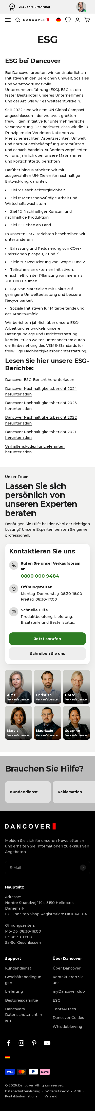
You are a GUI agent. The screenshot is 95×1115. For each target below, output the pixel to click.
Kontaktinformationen (22, 1096)
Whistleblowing (67, 1026)
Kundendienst (18, 968)
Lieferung (14, 991)
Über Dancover (67, 968)
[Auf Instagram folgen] (21, 1043)
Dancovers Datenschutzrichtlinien (23, 1015)
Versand (51, 1096)
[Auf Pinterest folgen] (34, 1043)
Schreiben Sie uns (47, 653)
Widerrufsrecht (57, 1091)
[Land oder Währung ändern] (58, 19)
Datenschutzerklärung (22, 1091)
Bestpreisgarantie (21, 1000)
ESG (56, 1000)
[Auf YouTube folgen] (47, 1043)
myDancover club (69, 991)
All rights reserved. (49, 1085)
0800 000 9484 (40, 576)
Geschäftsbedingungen (23, 980)
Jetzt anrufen (47, 638)
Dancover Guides (68, 1017)
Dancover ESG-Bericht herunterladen (39, 379)
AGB (77, 1091)
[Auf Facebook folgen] (8, 1043)
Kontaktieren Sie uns (68, 980)
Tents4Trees (64, 1009)
